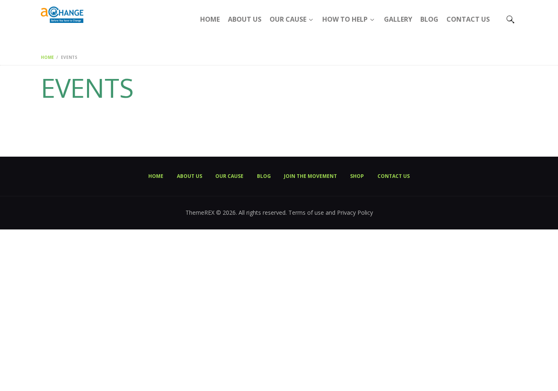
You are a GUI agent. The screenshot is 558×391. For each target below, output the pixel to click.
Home (47, 57)
